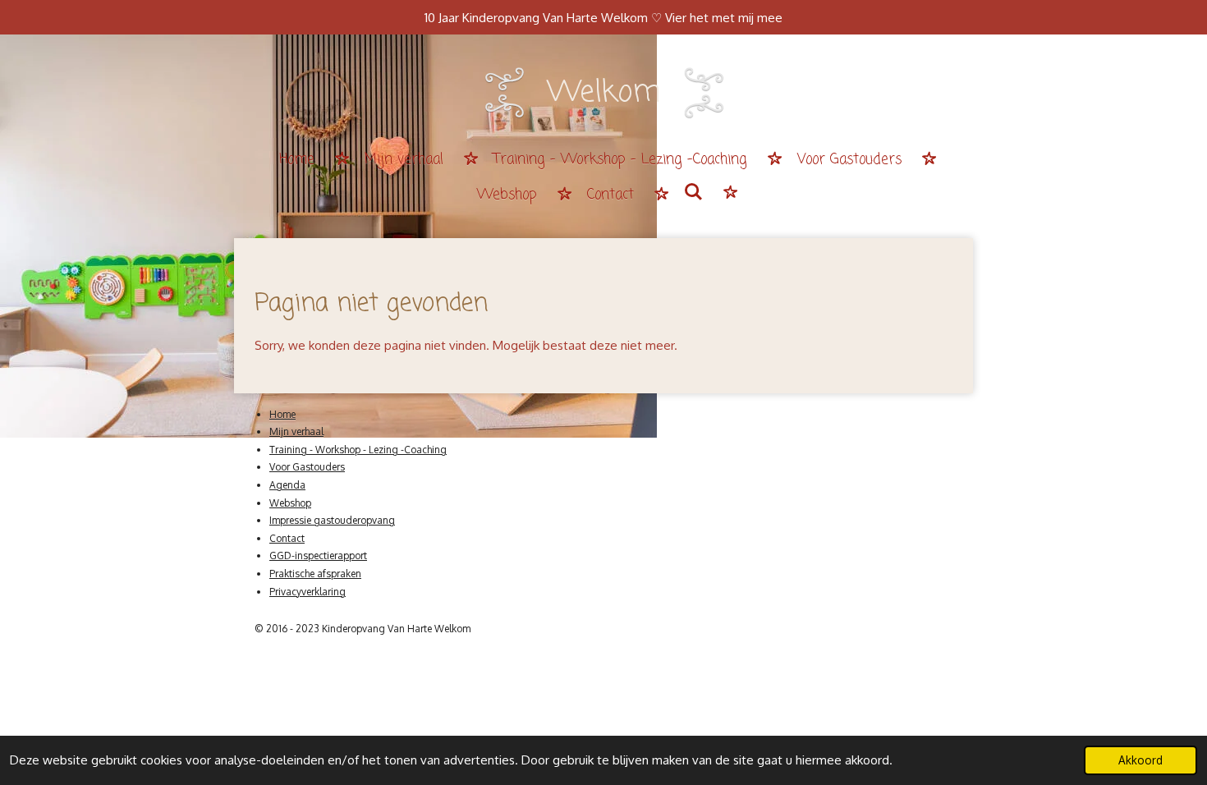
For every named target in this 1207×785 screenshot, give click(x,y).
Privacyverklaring (307, 591)
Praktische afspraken (315, 573)
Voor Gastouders (307, 467)
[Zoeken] (693, 194)
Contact (287, 538)
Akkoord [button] (1140, 760)
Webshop (290, 503)
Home (282, 414)
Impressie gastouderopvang (332, 520)
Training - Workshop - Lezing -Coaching (358, 449)
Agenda (287, 485)
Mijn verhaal (296, 431)
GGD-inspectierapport (318, 555)
